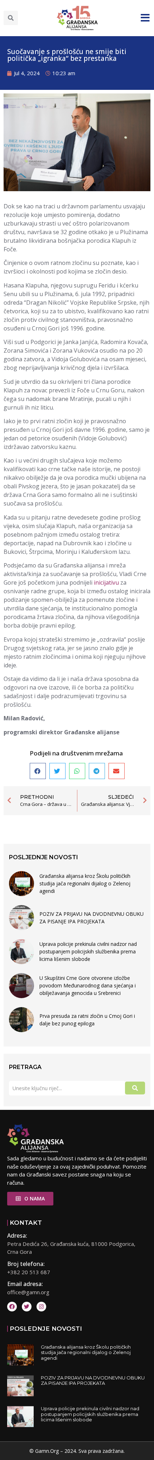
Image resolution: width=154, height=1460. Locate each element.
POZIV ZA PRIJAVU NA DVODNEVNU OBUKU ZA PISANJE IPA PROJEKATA (91, 917)
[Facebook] (12, 1306)
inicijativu (106, 582)
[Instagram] (41, 1306)
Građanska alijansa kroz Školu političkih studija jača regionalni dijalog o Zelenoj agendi (84, 883)
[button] (11, 18)
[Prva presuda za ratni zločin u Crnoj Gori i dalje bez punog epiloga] (21, 1019)
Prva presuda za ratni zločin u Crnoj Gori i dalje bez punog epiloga (87, 1019)
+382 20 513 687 (28, 1272)
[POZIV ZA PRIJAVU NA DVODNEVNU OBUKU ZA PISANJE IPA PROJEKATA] (21, 917)
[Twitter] (27, 1306)
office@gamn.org (28, 1292)
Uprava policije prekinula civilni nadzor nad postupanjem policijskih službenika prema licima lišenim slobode (88, 951)
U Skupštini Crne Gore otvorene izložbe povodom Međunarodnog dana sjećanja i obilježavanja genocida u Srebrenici (87, 985)
